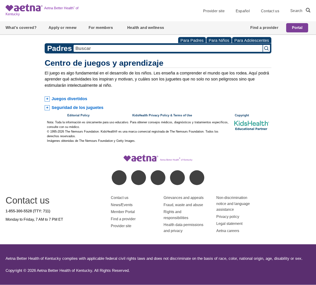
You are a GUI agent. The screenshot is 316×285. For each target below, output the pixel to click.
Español (243, 11)
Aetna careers (227, 231)
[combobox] (168, 48)
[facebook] (119, 177)
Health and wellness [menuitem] (145, 28)
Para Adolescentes (251, 40)
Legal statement (229, 224)
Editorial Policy (78, 115)
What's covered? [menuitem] (21, 28)
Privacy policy (227, 217)
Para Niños (219, 40)
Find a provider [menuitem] (264, 28)
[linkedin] (138, 177)
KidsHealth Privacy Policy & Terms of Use (162, 115)
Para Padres (192, 40)
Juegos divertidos (69, 98)
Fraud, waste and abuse (183, 205)
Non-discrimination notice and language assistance (233, 203)
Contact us (270, 11)
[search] (306, 10)
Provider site (214, 11)
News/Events (122, 205)
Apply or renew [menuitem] (63, 28)
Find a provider (123, 219)
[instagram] (177, 177)
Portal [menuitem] (297, 28)
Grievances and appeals (184, 198)
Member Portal (123, 212)
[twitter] (158, 177)
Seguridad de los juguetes (77, 107)
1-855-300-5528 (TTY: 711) (28, 211)
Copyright (242, 115)
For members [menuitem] (101, 28)
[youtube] (196, 177)
